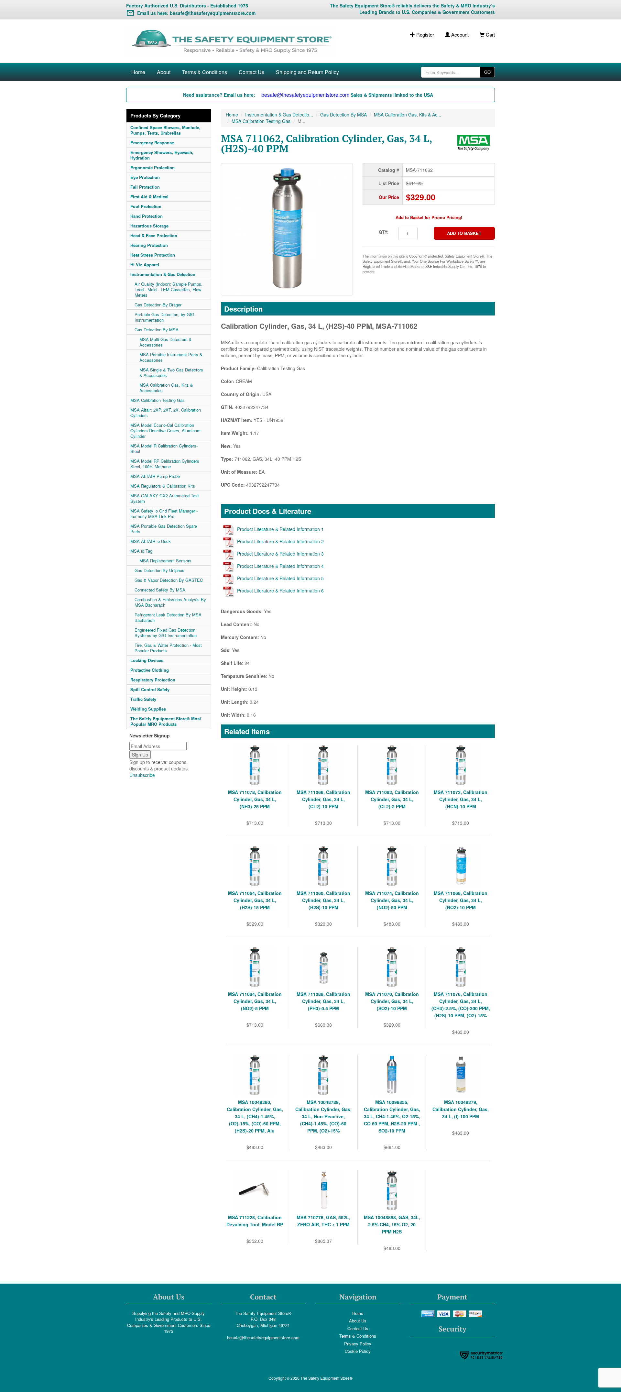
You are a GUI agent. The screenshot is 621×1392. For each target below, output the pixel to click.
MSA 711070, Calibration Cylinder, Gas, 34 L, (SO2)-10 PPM (392, 1001)
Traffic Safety (143, 699)
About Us (357, 1321)
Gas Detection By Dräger (158, 305)
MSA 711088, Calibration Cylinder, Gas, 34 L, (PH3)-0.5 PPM (323, 1001)
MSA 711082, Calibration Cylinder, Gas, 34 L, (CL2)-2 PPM (392, 799)
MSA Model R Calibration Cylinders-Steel (164, 448)
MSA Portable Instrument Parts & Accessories (170, 357)
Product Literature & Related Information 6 (280, 590)
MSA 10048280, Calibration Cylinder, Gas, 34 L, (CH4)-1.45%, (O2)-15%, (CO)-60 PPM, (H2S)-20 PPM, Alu (255, 1116)
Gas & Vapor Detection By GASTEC (169, 580)
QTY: (383, 232)
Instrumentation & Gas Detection (162, 274)
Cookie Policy (358, 1351)
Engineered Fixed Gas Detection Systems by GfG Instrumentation (166, 632)
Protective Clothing (149, 670)
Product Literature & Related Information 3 (280, 553)
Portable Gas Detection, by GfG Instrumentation (164, 317)
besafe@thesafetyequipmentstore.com (263, 1337)
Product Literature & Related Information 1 (280, 529)
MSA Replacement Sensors (165, 561)
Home (138, 72)
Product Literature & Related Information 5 (280, 578)
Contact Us (251, 72)
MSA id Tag (141, 551)
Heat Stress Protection (152, 255)
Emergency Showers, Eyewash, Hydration (161, 155)
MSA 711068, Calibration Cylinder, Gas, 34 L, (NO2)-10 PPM (460, 900)
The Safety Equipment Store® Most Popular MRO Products (165, 721)
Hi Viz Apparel (144, 264)
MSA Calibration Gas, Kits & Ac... (407, 114)
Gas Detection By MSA (157, 329)
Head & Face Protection (153, 235)
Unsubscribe (142, 775)
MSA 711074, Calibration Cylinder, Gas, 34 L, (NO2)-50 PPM (392, 900)
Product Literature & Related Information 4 (280, 566)
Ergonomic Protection (152, 167)
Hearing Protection (149, 245)
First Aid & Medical (149, 196)
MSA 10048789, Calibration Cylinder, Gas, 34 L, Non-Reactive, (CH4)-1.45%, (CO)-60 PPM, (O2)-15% (323, 1116)
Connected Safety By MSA (160, 590)
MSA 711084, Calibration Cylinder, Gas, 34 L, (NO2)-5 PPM (255, 1001)
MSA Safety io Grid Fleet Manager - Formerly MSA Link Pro (164, 513)
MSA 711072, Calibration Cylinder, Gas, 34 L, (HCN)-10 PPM (460, 799)
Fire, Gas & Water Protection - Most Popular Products (168, 648)
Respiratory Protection (152, 680)
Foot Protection (145, 206)
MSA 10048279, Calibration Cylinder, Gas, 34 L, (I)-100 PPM (460, 1109)
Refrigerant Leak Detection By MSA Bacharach (168, 617)
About (163, 72)
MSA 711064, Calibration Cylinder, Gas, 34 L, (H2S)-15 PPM (255, 900)
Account (459, 34)
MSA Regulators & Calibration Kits (162, 486)
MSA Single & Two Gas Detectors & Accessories (171, 372)
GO (487, 72)
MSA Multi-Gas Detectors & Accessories (165, 342)
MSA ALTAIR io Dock (150, 541)
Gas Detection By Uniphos (159, 570)
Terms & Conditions (204, 72)
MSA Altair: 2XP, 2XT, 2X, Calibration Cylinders (165, 412)
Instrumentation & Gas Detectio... (279, 114)
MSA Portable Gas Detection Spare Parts (163, 529)
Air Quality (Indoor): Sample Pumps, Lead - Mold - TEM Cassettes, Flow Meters (168, 289)
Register (424, 34)
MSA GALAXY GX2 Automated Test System (164, 498)
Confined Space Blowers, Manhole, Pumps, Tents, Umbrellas (165, 130)
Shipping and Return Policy (307, 72)
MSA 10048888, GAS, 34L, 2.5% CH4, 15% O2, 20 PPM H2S (392, 1224)
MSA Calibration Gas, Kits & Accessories (166, 387)
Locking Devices (146, 660)
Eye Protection (145, 177)
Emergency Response (152, 142)
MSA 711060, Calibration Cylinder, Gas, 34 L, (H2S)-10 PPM (323, 900)
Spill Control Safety (149, 689)
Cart (490, 34)
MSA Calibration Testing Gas (157, 400)
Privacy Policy (357, 1344)
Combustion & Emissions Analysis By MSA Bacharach (170, 602)
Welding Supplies (148, 709)
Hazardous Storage (149, 226)
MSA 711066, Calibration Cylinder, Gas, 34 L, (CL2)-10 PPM (323, 799)
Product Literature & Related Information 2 (280, 541)
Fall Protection (145, 187)
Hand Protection (146, 216)
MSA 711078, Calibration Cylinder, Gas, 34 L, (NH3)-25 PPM (255, 799)
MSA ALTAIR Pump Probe (155, 476)
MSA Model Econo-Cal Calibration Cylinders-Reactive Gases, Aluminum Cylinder (165, 430)
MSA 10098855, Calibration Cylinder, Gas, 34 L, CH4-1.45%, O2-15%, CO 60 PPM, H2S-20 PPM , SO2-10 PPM (392, 1116)
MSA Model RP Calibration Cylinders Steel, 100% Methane (164, 464)
